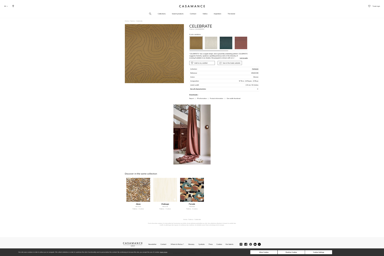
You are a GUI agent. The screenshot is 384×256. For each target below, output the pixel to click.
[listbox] (217, 43)
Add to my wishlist (201, 63)
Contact (163, 244)
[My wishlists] (369, 6)
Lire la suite (244, 58)
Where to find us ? (177, 244)
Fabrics (132, 21)
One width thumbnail (233, 98)
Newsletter (152, 244)
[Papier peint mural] (259, 245)
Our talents (229, 244)
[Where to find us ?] (13, 6)
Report (191, 98)
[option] (196, 43)
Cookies (219, 244)
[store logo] (192, 6)
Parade (192, 204)
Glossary (191, 244)
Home (127, 21)
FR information (202, 98)
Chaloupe (165, 204)
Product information (216, 98)
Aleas (138, 204)
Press (211, 244)
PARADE (255, 69)
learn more (163, 252)
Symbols (201, 244)
